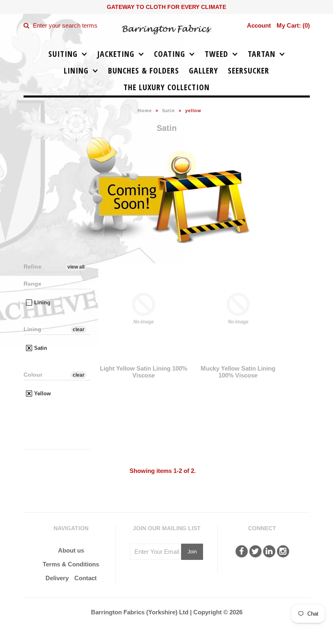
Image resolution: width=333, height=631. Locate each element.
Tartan (261, 53)
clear (78, 329)
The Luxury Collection (166, 87)
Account (259, 25)
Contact (85, 578)
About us (71, 550)
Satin (168, 110)
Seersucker (248, 70)
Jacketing (115, 53)
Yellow (41, 393)
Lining (76, 70)
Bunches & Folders (143, 70)
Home (145, 110)
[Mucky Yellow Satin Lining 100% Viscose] (238, 359)
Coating (169, 53)
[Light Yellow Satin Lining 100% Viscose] (143, 359)
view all (75, 267)
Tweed (216, 53)
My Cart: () (293, 25)
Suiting (63, 53)
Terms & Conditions (71, 564)
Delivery (57, 578)
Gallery (203, 70)
